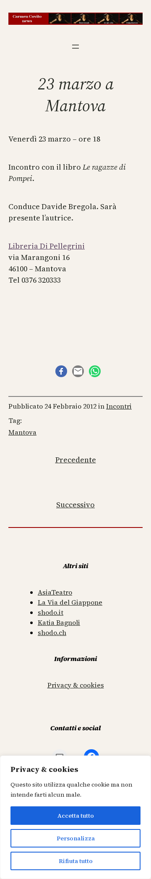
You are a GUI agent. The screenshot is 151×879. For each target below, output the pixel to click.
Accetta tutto (75, 815)
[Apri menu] (75, 47)
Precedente (75, 459)
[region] (75, 817)
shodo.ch (52, 632)
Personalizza (76, 838)
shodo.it (50, 612)
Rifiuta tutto (76, 861)
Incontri (119, 406)
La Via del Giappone (70, 602)
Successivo (75, 504)
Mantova (22, 432)
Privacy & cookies (75, 685)
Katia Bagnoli (59, 622)
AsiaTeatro (55, 592)
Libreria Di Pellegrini (46, 246)
